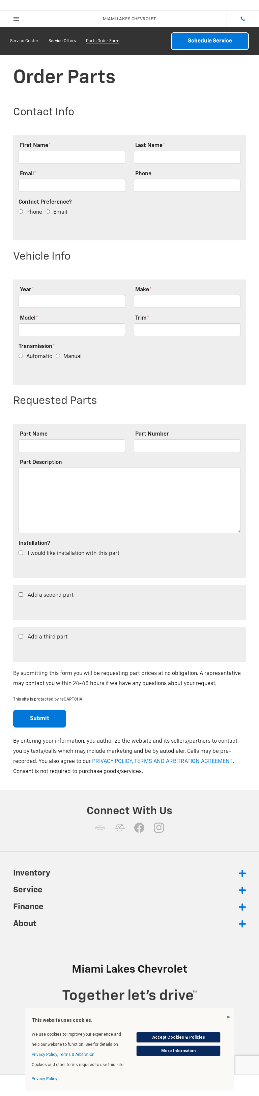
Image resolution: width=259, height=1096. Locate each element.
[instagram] (158, 827)
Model (29, 318)
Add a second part (51, 595)
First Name (35, 145)
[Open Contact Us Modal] (243, 18)
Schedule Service (210, 41)
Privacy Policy (44, 1078)
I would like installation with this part (73, 553)
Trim (142, 318)
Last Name (150, 145)
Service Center (24, 41)
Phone (143, 174)
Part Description (41, 462)
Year (27, 290)
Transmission (37, 346)
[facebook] (139, 827)
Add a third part (47, 637)
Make (143, 290)
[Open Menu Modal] (16, 18)
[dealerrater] (119, 827)
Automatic (39, 356)
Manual (72, 356)
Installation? (34, 543)
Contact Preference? (45, 202)
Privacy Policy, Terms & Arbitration (63, 1054)
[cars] (100, 827)
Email (28, 174)
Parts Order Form (102, 41)
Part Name (34, 434)
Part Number (152, 434)
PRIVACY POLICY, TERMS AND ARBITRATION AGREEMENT (162, 761)
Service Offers (62, 41)
